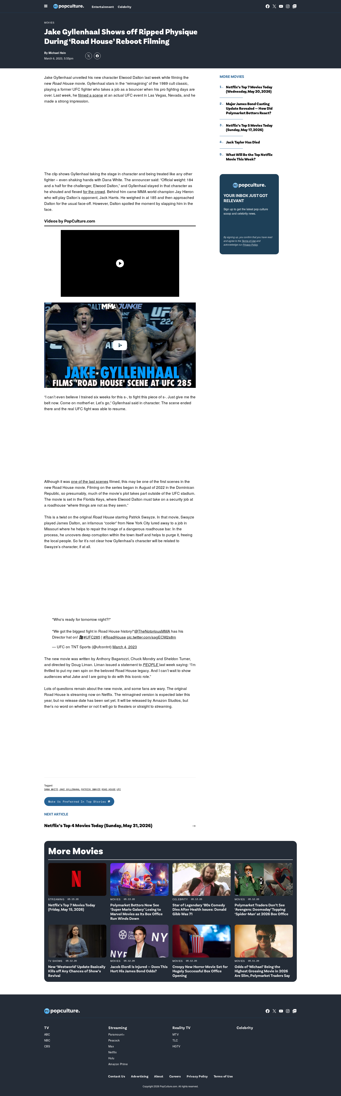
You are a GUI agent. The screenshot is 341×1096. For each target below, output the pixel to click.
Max (111, 1046)
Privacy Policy (250, 244)
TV (46, 1027)
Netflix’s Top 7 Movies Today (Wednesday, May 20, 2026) (249, 89)
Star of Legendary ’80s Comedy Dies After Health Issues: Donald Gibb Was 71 (199, 909)
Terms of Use (249, 240)
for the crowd (94, 191)
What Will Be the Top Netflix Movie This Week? (249, 156)
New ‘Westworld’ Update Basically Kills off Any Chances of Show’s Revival (76, 971)
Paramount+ (116, 1034)
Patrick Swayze (90, 789)
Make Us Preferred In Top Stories (78, 801)
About (158, 1076)
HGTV (176, 1046)
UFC (119, 789)
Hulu (111, 1058)
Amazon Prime (118, 1064)
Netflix (112, 1052)
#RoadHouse (114, 637)
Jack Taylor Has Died (243, 142)
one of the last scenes (89, 481)
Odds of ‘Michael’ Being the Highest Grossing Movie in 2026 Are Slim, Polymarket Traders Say (262, 971)
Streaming (56, 899)
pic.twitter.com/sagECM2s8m (151, 637)
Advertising (139, 1076)
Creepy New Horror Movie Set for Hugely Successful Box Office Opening (200, 971)
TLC (175, 1040)
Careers (175, 1076)
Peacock (114, 1040)
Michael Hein (57, 53)
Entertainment (103, 6)
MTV (175, 1034)
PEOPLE (151, 664)
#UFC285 (92, 637)
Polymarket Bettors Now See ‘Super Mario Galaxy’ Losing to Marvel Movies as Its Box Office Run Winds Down (136, 912)
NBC (47, 1040)
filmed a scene (90, 95)
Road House (108, 789)
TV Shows (55, 960)
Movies (49, 22)
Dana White (51, 789)
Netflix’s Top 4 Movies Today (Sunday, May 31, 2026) (98, 825)
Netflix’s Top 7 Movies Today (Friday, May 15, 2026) (71, 907)
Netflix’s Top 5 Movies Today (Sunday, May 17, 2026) (249, 127)
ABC (47, 1034)
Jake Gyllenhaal (69, 789)
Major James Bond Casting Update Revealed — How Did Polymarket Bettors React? (249, 108)
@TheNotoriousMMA (152, 631)
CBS (47, 1046)
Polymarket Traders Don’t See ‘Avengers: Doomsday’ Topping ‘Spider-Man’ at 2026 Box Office (261, 909)
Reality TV (181, 1027)
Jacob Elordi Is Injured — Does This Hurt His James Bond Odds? (139, 968)
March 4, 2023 (124, 646)
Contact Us (116, 1076)
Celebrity (124, 6)
